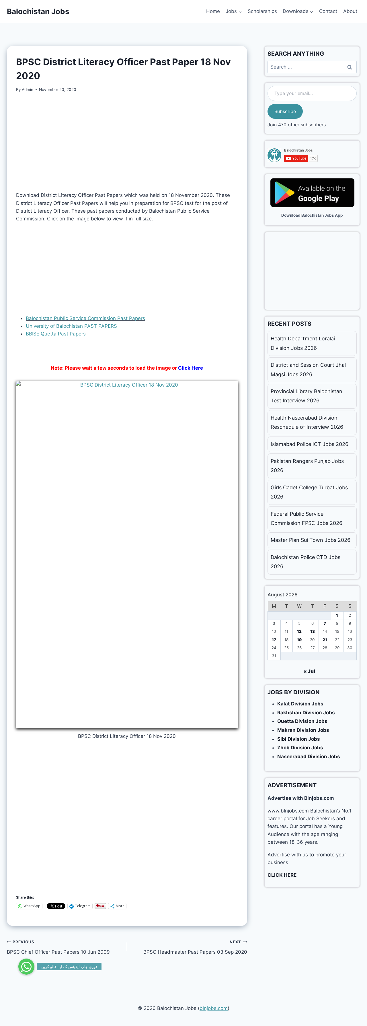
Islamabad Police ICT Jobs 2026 (309, 444)
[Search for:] (312, 67)
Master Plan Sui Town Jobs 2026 (310, 540)
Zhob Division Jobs (300, 747)
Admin (27, 89)
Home (213, 11)
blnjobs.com (214, 1008)
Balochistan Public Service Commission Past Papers (85, 318)
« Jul (309, 671)
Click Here (190, 368)
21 (325, 639)
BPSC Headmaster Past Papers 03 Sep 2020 (195, 947)
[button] (26, 967)
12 (299, 631)
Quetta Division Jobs (302, 721)
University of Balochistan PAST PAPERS (71, 326)
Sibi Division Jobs (298, 739)
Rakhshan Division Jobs (306, 712)
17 (274, 639)
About (350, 11)
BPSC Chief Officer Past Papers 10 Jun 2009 (58, 947)
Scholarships (262, 11)
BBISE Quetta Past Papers (56, 334)
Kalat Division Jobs (300, 704)
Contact (328, 11)
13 (312, 631)
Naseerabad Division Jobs (308, 756)
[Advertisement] (127, 142)
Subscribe (285, 111)
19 (299, 639)
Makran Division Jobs (303, 730)
